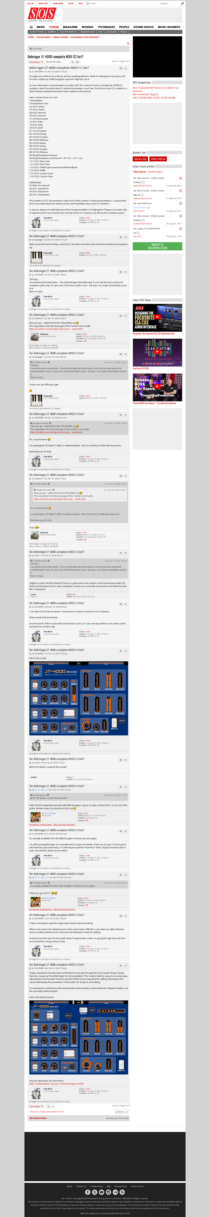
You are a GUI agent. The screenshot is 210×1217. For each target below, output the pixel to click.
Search (52, 31)
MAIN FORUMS (60, 37)
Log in (30, 3)
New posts (140, 171)
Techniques (106, 27)
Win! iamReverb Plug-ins (145, 94)
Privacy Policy (121, 1186)
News (41, 27)
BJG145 (137, 195)
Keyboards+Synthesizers (85, 37)
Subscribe (58, 3)
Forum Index (44, 37)
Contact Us (81, 1186)
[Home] (42, 13)
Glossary (111, 31)
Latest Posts (37, 31)
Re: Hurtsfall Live (143, 203)
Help (80, 3)
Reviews (88, 27)
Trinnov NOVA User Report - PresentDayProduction (154, 403)
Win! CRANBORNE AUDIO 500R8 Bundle (154, 97)
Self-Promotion (139, 211)
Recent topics (155, 171)
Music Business (169, 27)
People (124, 27)
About (69, 1186)
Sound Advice (143, 27)
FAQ (100, 31)
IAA (135, 233)
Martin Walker (140, 207)
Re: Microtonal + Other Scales (149, 178)
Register (43, 3)
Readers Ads (87, 31)
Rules (124, 31)
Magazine (70, 27)
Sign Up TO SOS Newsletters (157, 246)
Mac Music (137, 236)
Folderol (137, 182)
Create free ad (158, 159)
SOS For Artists (68, 31)
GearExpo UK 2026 (141, 368)
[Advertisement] (157, 274)
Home (31, 27)
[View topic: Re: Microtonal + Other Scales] (180, 178)
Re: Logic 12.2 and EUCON (147, 228)
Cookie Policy (96, 1186)
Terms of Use (137, 1186)
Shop (70, 3)
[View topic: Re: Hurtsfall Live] (180, 203)
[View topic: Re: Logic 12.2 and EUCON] (180, 228)
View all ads (140, 159)
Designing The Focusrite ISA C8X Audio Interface (154, 333)
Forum (54, 27)
